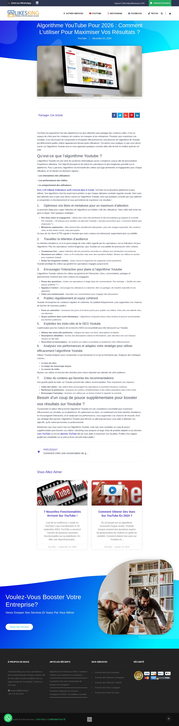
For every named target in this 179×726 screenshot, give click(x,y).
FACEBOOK (136, 13)
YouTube (82, 38)
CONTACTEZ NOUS (161, 3)
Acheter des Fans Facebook (107, 672)
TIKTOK (154, 13)
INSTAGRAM (116, 13)
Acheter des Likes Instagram (107, 687)
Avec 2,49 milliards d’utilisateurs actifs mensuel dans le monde (65, 190)
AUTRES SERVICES (74, 13)
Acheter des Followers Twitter (108, 682)
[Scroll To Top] (89, 719)
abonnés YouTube (68, 434)
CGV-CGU (40, 719)
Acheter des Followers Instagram (109, 677)
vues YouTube (43, 434)
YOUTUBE (96, 13)
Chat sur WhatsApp (21, 3)
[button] (19, 627)
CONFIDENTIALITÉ (57, 719)
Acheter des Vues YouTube (107, 692)
